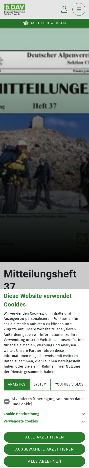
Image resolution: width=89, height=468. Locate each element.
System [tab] (40, 384)
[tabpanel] (44, 409)
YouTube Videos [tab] (69, 384)
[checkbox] (44, 401)
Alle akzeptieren (44, 437)
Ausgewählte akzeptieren (44, 449)
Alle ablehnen (44, 461)
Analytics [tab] (16, 384)
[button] (44, 413)
